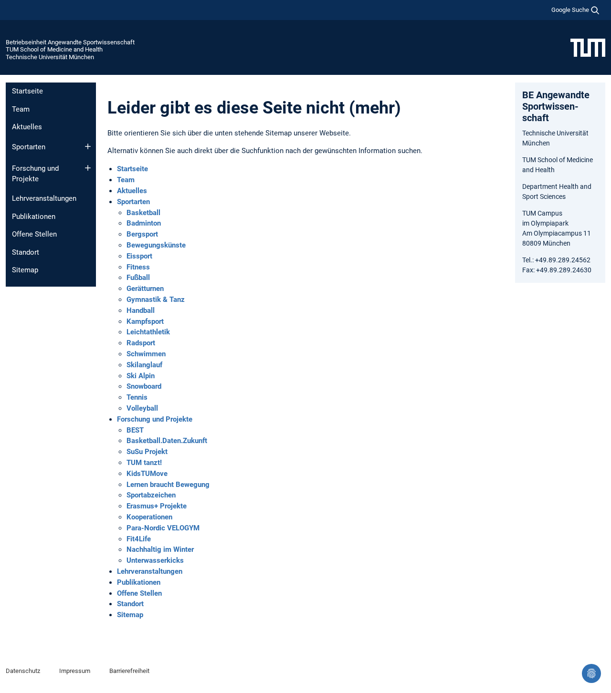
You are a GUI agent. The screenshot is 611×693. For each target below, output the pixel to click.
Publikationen (33, 216)
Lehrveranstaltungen (44, 198)
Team (21, 109)
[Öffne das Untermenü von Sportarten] (88, 146)
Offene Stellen (34, 234)
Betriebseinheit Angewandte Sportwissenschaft (70, 42)
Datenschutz (23, 670)
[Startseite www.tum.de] (587, 47)
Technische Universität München (50, 57)
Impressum (74, 670)
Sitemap (25, 270)
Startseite (27, 91)
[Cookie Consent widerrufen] (591, 673)
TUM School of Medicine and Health (54, 49)
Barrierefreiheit (129, 670)
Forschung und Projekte (35, 174)
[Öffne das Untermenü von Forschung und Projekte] (88, 168)
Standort (25, 252)
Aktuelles (27, 127)
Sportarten (28, 147)
